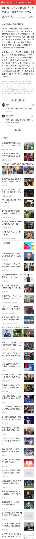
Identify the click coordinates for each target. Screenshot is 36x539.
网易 (3, 2)
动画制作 (7, 71)
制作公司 (20, 37)
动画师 (7, 47)
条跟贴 (17, 130)
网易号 (9, 2)
